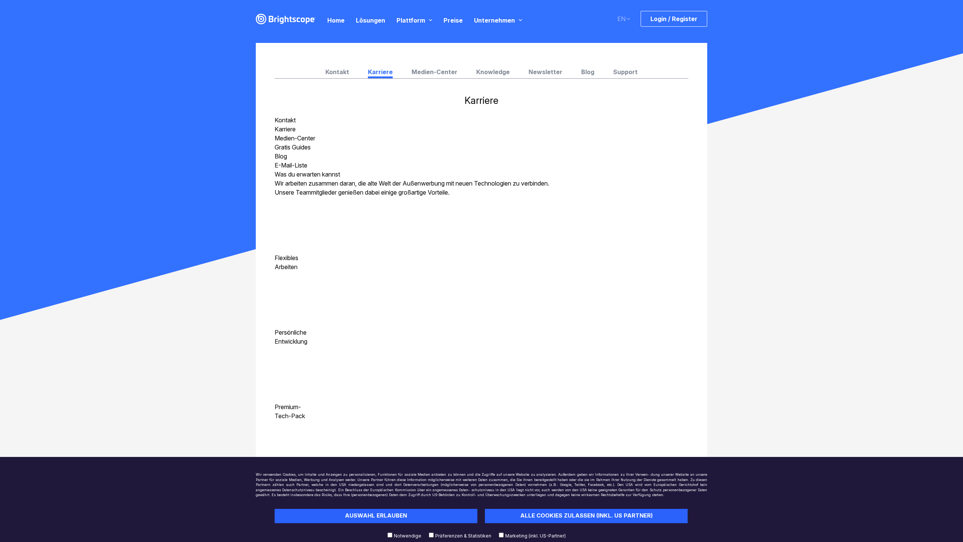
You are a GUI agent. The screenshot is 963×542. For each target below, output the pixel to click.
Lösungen (370, 20)
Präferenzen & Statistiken (463, 536)
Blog (587, 72)
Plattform (410, 20)
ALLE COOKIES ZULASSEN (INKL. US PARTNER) (586, 515)
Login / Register (673, 19)
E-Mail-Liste (291, 165)
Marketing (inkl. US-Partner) (535, 536)
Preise (453, 20)
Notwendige (407, 536)
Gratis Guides (293, 147)
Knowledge (493, 72)
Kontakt (337, 72)
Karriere (285, 129)
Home (336, 20)
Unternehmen (494, 20)
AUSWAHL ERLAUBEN (376, 515)
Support (625, 72)
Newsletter (545, 72)
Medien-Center (434, 72)
